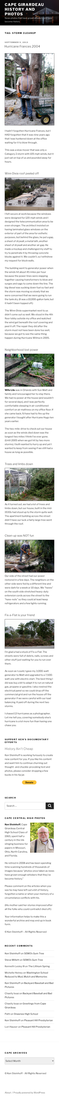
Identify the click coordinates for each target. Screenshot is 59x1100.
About (8, 1092)
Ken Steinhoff (12, 953)
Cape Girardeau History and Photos (24, 9)
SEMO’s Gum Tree (34, 953)
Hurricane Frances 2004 (22, 46)
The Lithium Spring (39, 966)
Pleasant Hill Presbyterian (38, 1020)
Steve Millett (12, 959)
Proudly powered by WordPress (29, 1092)
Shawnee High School (26, 1014)
